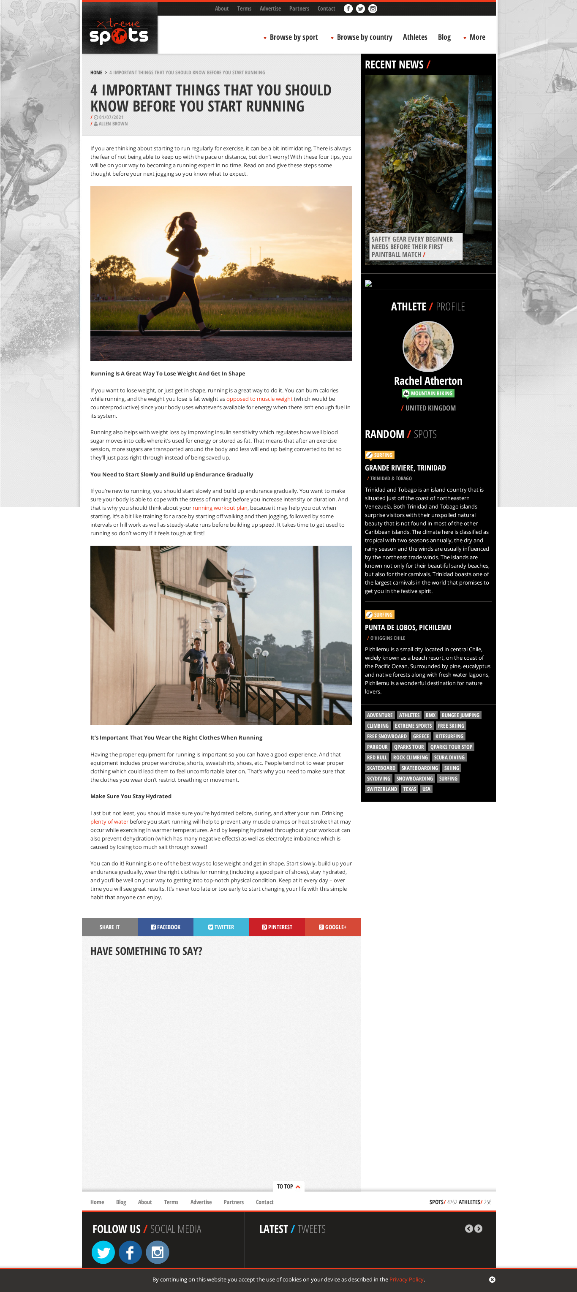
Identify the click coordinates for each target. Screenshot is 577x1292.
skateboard (381, 768)
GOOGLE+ (335, 927)
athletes (409, 715)
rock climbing (410, 757)
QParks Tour (409, 747)
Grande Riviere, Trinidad (405, 467)
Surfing (383, 455)
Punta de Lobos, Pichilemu (408, 627)
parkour (377, 747)
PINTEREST (279, 927)
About (222, 8)
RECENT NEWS (394, 64)
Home (96, 72)
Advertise (270, 8)
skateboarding (420, 768)
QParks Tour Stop (451, 747)
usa (426, 789)
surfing (448, 778)
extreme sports (413, 725)
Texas (409, 789)
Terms (244, 8)
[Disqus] (221, 1074)
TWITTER (223, 927)
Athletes (415, 37)
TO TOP (285, 1186)
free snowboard (387, 736)
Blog (444, 37)
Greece (421, 736)
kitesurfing (449, 736)
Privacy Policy (406, 1279)
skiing (451, 768)
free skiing (451, 725)
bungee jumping (460, 715)
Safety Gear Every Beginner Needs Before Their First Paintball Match (412, 246)
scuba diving (449, 757)
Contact (326, 8)
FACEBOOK (168, 927)
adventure (380, 715)
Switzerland (382, 789)
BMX (430, 715)
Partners (299, 8)
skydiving (378, 778)
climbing (378, 725)
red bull (377, 757)
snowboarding (415, 778)
